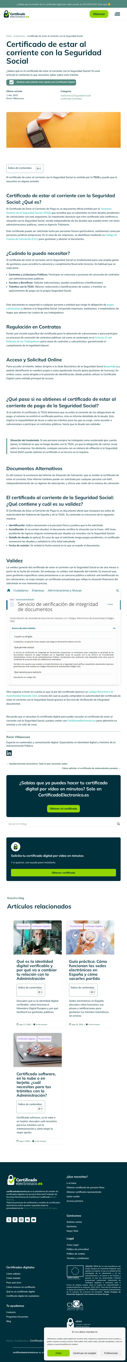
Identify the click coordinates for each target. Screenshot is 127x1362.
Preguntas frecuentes (17, 1316)
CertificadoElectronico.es (81, 720)
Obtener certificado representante (84, 1192)
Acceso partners (75, 1201)
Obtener (99, 14)
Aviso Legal (73, 1244)
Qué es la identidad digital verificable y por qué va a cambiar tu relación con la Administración (37, 973)
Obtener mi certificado (63, 808)
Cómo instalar (13, 1278)
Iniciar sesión (73, 1196)
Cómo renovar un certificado (20, 1287)
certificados (66, 98)
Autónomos (19, 36)
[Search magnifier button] (118, 824)
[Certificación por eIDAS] (94, 1323)
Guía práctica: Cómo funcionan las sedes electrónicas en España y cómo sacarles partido (90, 973)
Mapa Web (72, 1230)
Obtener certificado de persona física (85, 1187)
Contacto (11, 1312)
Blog (8, 1321)
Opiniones (72, 1226)
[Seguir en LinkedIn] (27, 1219)
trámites (78, 98)
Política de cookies (76, 1253)
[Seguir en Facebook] (15, 1219)
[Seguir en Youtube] (33, 1219)
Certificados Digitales (41, 926)
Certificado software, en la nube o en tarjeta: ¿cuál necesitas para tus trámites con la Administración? (37, 1088)
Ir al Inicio (71, 1183)
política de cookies (70, 1344)
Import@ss (111, 366)
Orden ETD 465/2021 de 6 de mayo (40, 1208)
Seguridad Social (82, 95)
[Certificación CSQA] (94, 1305)
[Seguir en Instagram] (21, 1219)
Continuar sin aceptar (84, 1353)
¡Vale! (58, 1353)
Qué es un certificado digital (20, 1291)
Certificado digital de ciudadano (22, 1296)
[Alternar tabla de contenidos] (36, 168)
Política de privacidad (78, 1249)
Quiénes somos (74, 1221)
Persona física (24, 926)
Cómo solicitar (13, 1273)
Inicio (8, 36)
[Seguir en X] (8, 1219)
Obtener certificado (63, 872)
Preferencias (111, 1353)
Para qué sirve (13, 1282)
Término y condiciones (78, 1258)
